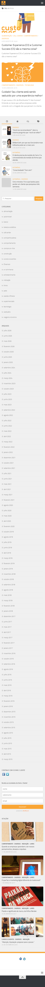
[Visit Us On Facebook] (4, 775)
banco (6, 222)
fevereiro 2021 (9, 500)
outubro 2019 (9, 532)
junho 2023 (8, 399)
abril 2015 (7, 754)
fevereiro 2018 (9, 606)
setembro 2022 (9, 410)
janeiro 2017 (8, 648)
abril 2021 (7, 489)
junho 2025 (8, 357)
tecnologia (29, 85)
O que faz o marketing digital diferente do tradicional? (21, 880)
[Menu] (42, 3)
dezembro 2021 (9, 458)
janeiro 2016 (8, 706)
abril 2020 (7, 521)
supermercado (9, 301)
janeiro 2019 (8, 569)
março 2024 (8, 378)
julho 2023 (7, 394)
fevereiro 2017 (9, 643)
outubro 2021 (9, 463)
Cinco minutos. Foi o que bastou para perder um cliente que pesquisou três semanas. (26, 184)
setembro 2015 (9, 728)
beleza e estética (10, 227)
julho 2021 (7, 473)
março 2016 (8, 696)
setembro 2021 (9, 468)
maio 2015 (7, 749)
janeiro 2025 (8, 362)
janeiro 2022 (8, 452)
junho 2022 (8, 426)
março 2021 (8, 495)
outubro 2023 (9, 389)
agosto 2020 (8, 505)
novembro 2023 (9, 383)
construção (8, 254)
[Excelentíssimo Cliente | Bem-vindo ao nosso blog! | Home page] (4, 3)
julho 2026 (7, 331)
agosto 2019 (8, 537)
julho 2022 (7, 421)
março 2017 (8, 638)
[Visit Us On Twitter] (7, 775)
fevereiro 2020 (9, 526)
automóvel (16, 152)
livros (6, 285)
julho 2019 (7, 542)
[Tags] (38, 121)
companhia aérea (10, 238)
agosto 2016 (8, 669)
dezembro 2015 (9, 712)
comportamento (30, 36)
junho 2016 (8, 680)
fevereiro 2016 (9, 701)
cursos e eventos (10, 259)
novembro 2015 (9, 717)
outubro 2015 (9, 722)
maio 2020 (7, 516)
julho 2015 (7, 738)
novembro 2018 (9, 574)
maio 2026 (7, 341)
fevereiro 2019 (9, 563)
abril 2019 (7, 553)
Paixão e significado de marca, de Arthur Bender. (19, 911)
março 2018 (8, 600)
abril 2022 (7, 436)
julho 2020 (7, 510)
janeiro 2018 (8, 611)
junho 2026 (8, 336)
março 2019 (8, 558)
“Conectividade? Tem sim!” (22, 170)
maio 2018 (7, 595)
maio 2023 (7, 405)
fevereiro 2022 (9, 447)
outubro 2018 (9, 579)
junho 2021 (8, 479)
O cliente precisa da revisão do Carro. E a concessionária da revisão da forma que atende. (27, 157)
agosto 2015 (8, 733)
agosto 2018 (8, 590)
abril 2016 (7, 690)
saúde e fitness (9, 296)
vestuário (7, 312)
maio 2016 (7, 685)
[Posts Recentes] (7, 121)
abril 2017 (7, 632)
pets (5, 291)
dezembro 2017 (9, 616)
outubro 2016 (9, 659)
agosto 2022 (8, 415)
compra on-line (9, 248)
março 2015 (8, 759)
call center (18, 36)
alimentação (7, 36)
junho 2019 (8, 548)
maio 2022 (7, 431)
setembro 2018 (9, 585)
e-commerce (8, 270)
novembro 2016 (9, 653)
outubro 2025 (9, 352)
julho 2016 (7, 675)
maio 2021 (7, 484)
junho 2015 (8, 743)
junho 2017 (8, 622)
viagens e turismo (10, 317)
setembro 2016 (9, 664)
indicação (7, 280)
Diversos (5, 39)
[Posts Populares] (17, 121)
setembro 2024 (9, 368)
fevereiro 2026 (9, 346)
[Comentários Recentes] (27, 121)
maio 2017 (7, 627)
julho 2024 (7, 373)
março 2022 (8, 442)
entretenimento (9, 275)
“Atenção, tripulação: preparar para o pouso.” (18, 942)
